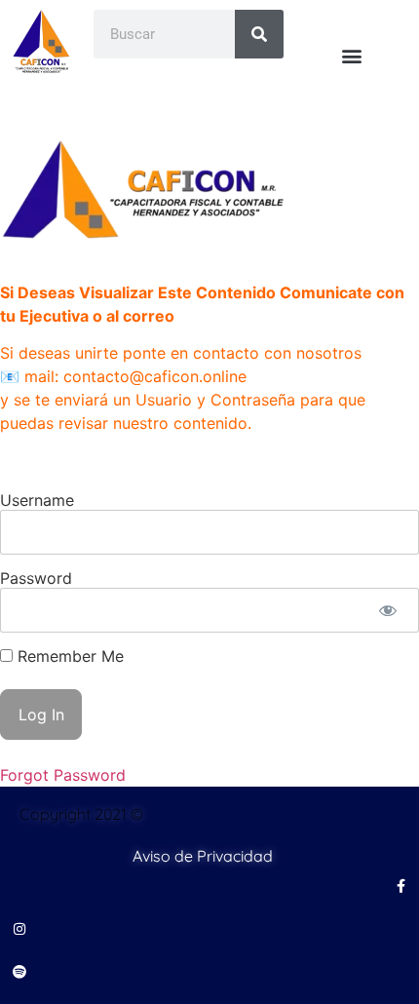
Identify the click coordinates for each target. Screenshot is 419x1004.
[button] (351, 55)
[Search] (259, 34)
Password (36, 578)
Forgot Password (63, 775)
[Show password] (387, 610)
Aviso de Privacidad (203, 856)
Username (37, 500)
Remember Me (68, 656)
